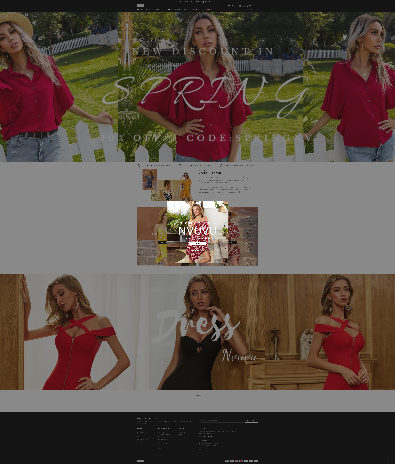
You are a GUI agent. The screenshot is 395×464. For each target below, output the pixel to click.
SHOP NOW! (197, 243)
